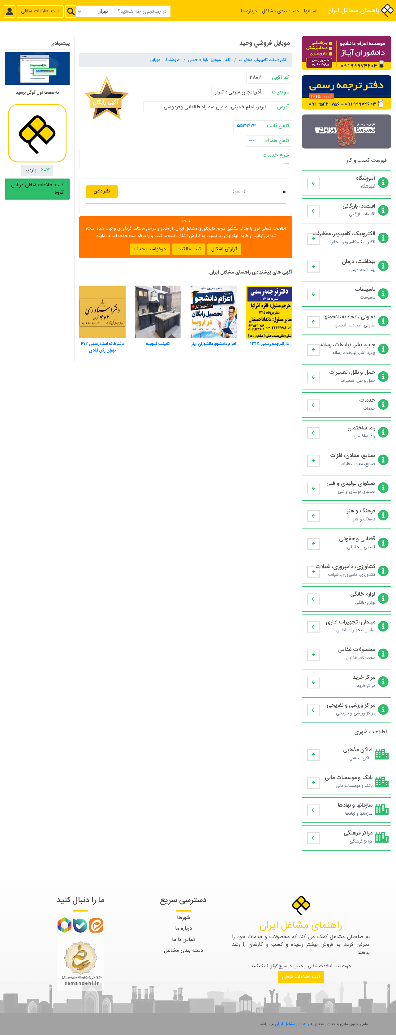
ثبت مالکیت (188, 249)
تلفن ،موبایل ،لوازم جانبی (210, 60)
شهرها (183, 917)
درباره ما (249, 11)
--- (252, 140)
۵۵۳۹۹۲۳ (246, 126)
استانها (310, 11)
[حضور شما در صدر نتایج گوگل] (37, 71)
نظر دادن (101, 191)
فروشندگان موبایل (165, 60)
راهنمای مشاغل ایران (354, 11)
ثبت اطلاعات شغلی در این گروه (37, 188)
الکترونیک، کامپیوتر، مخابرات (263, 60)
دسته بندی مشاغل (280, 11)
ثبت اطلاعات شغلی (40, 11)
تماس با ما (183, 939)
